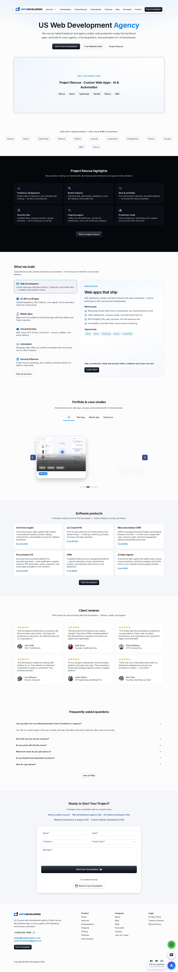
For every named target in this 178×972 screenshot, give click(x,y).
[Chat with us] (171, 955)
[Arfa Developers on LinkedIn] (156, 961)
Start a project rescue (89, 234)
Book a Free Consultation (91, 886)
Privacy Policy (154, 917)
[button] (45, 287)
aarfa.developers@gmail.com (27, 941)
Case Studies (96, 9)
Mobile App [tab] (94, 417)
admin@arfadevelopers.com (27, 938)
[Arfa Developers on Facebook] (151, 961)
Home (84, 917)
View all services (24, 374)
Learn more (92, 370)
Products (108, 9)
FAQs (117, 924)
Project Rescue (81, 9)
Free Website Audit (93, 46)
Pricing (84, 931)
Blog (117, 9)
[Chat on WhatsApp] (34, 933)
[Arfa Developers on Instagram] (161, 961)
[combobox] (114, 841)
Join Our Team (121, 935)
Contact (138, 9)
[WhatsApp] (171, 945)
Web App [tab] (81, 417)
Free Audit (127, 9)
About (117, 917)
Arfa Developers (32, 962)
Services (49, 9)
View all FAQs (89, 775)
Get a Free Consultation (66, 46)
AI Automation (65, 9)
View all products (89, 582)
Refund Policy (154, 924)
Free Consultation (153, 9)
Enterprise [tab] (108, 417)
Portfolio (85, 935)
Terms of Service (156, 920)
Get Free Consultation (87, 869)
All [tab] (69, 417)
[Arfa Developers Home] (29, 9)
